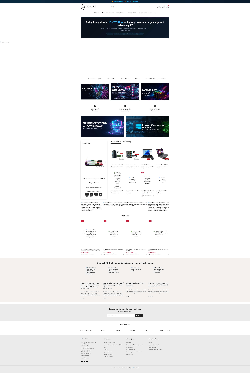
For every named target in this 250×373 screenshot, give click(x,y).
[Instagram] (84, 361)
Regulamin (128, 342)
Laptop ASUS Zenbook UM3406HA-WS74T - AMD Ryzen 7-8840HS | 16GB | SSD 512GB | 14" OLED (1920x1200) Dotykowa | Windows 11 (147, 165)
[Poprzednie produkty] (83, 232)
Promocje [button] (125, 215)
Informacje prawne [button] (131, 339)
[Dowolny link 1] (87, 361)
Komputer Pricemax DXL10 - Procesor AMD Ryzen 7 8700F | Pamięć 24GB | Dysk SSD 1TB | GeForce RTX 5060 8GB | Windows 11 (132, 165)
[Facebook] (82, 361)
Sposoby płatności (108, 352)
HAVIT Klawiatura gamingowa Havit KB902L (94, 179)
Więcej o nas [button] (107, 339)
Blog (105, 347)
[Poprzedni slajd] (2, 59)
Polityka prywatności (130, 349)
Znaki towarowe (129, 354)
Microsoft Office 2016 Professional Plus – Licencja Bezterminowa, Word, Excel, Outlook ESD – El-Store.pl (91, 250)
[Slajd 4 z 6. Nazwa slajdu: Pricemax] (125, 59)
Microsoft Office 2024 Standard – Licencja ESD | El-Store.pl (147, 191)
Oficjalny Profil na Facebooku (155, 349)
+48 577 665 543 (85, 358)
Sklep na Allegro (152, 347)
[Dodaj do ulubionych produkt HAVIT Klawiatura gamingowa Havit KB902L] (104, 147)
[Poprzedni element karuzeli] (81, 330)
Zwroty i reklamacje (108, 354)
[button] (97, 12)
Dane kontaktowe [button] (154, 339)
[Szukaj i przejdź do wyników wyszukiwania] (139, 7)
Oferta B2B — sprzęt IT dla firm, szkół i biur (113, 345)
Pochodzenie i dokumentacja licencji (134, 345)
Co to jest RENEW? (108, 356)
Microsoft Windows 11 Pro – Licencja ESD (161, 191)
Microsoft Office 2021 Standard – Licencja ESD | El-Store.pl (113, 250)
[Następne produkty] (166, 232)
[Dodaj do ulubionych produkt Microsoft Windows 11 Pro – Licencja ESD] (168, 173)
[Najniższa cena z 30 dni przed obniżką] (153, 195)
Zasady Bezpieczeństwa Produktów (134, 352)
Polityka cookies (130, 347)
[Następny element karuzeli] (168, 330)
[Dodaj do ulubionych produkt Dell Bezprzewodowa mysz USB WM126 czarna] (138, 173)
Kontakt (150, 342)
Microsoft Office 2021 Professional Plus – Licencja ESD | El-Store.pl (136, 250)
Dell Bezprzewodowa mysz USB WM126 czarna (132, 191)
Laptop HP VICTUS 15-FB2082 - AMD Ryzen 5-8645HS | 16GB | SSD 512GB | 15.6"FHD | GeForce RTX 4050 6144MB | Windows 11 (162, 165)
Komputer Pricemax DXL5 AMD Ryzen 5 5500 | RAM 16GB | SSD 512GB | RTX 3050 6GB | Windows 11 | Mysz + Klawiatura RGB (117, 165)
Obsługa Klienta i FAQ (154, 345)
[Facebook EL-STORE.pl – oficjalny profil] (95, 108)
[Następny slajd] (247, 59)
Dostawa (106, 349)
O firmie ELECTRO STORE (110, 342)
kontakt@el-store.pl (85, 355)
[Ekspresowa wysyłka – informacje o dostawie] (125, 108)
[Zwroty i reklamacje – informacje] (155, 108)
